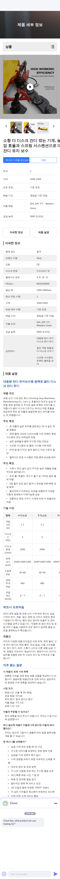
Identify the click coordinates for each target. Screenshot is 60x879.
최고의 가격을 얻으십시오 (19, 160)
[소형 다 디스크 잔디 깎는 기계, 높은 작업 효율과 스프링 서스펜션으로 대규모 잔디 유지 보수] (30, 87)
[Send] (55, 873)
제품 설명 (43, 232)
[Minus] (55, 803)
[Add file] (4, 873)
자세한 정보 (16, 232)
